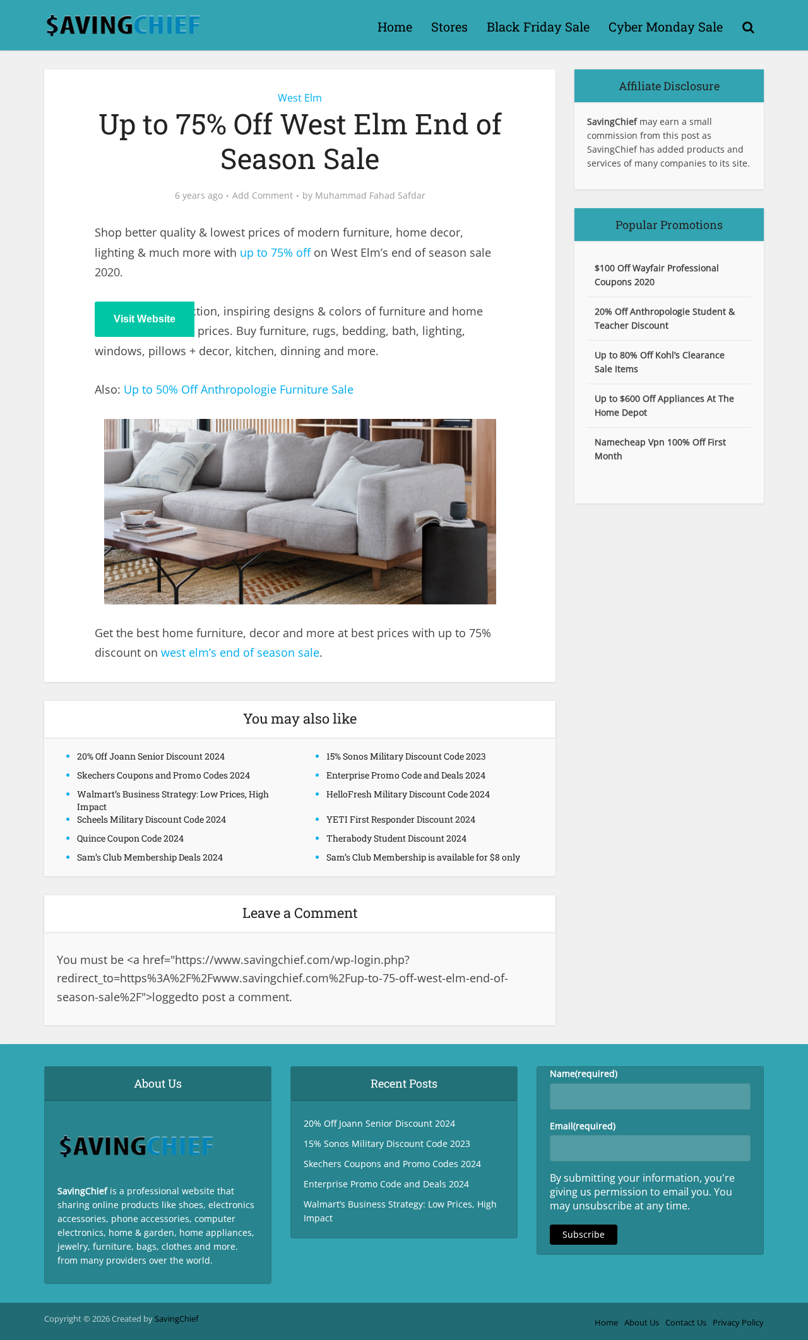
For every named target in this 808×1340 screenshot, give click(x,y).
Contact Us (685, 1322)
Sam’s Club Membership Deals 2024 (150, 857)
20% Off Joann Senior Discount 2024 (151, 756)
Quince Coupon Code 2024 (130, 838)
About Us (641, 1322)
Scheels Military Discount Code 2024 (151, 819)
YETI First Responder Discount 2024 (400, 819)
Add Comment (262, 195)
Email (582, 1126)
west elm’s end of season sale (240, 652)
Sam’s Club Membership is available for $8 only (423, 857)
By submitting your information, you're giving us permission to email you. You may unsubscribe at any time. (642, 1192)
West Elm (300, 98)
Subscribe (583, 1234)
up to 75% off (275, 252)
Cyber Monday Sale (666, 26)
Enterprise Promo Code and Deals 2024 (405, 775)
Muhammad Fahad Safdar (370, 195)
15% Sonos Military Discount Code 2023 (406, 756)
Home (394, 26)
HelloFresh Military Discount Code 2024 (408, 794)
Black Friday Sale (538, 26)
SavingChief (176, 1318)
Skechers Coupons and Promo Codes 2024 (163, 775)
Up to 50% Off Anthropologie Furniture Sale (239, 389)
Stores (449, 26)
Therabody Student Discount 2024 (396, 838)
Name (583, 1073)
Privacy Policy (738, 1322)
